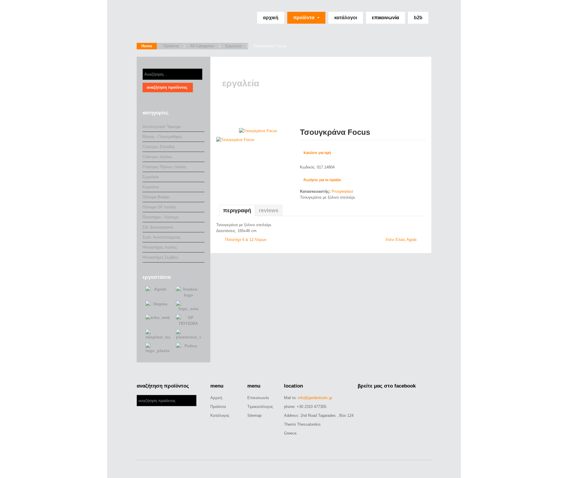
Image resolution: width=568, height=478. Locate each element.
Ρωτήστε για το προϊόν (322, 180)
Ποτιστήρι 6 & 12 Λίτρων (246, 239)
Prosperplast (342, 191)
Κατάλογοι (345, 17)
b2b (418, 17)
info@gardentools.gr (315, 398)
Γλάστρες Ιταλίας (157, 157)
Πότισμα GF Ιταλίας (159, 207)
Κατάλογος (219, 415)
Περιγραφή (237, 210)
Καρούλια (151, 187)
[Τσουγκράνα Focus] (258, 130)
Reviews (268, 210)
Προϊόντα (304, 17)
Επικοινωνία (385, 17)
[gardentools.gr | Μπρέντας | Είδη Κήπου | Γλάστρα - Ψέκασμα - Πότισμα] (174, 21)
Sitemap (254, 415)
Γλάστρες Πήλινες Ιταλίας (164, 167)
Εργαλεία (233, 46)
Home (146, 46)
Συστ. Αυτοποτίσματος (161, 237)
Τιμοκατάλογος (260, 406)
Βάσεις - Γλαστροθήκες (162, 137)
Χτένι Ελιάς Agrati (401, 239)
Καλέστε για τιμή (317, 153)
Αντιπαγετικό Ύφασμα (162, 126)
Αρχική (270, 17)
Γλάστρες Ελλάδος (159, 147)
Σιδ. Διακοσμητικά (158, 227)
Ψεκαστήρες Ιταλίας (160, 247)
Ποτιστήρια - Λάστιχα (160, 217)
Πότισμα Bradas (156, 197)
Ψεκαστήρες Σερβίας (160, 257)
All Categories (202, 46)
